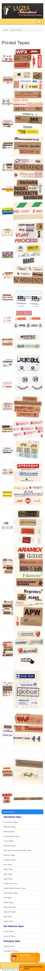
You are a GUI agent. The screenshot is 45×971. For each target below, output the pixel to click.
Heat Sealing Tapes (11, 893)
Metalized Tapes (10, 827)
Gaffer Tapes (8, 869)
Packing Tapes (9, 946)
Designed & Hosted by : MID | (13, 970)
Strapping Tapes (10, 860)
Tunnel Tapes (9, 841)
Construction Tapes (11, 822)
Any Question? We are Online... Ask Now (34, 968)
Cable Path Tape (10, 907)
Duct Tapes (8, 864)
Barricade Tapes (10, 912)
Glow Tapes (8, 916)
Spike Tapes (8, 879)
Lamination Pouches (11, 951)
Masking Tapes (9, 831)
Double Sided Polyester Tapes (15, 888)
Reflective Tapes (10, 845)
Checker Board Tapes (12, 836)
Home (5, 30)
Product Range (9, 812)
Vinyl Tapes (8, 897)
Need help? (25, 955)
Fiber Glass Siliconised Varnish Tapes (17, 850)
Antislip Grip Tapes (10, 883)
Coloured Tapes (9, 936)
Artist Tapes (8, 874)
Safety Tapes (8, 902)
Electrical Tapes (9, 855)
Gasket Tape (8, 921)
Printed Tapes (9, 931)
